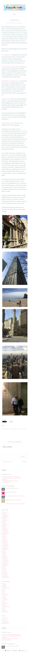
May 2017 (5, 556)
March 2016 (5, 574)
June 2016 (5, 570)
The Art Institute (7, 55)
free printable (6, 596)
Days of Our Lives (7, 590)
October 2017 (6, 549)
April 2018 (5, 541)
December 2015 (6, 578)
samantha (21, 23)
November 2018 (6, 534)
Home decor (6, 601)
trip (17, 430)
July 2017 (5, 553)
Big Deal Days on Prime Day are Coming (12, 483)
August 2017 (5, 552)
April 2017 (5, 557)
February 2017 (6, 560)
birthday (5, 586)
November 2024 (6, 514)
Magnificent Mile (7, 99)
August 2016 (5, 568)
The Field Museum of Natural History (13, 67)
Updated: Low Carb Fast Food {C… (16, 499)
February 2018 (6, 544)
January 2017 (6, 561)
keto (4, 603)
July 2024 (5, 515)
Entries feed (6, 623)
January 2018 (6, 545)
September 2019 (6, 526)
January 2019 (6, 533)
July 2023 (5, 521)
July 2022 (5, 523)
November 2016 (6, 564)
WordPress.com (6, 625)
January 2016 (6, 577)
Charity (4, 588)
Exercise (5, 594)
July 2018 (5, 537)
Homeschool (6, 602)
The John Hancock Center (9, 123)
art (26, 429)
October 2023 (6, 517)
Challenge (5, 587)
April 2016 (5, 573)
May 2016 (5, 572)
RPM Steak (7, 155)
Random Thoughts (7, 609)
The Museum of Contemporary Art (12, 81)
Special (4, 611)
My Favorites (6, 606)
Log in (4, 621)
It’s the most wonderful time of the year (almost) (14, 479)
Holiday (5, 599)
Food (4, 595)
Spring (4, 613)
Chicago (13, 430)
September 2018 (6, 536)
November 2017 (6, 548)
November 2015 (6, 580)
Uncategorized (16, 429)
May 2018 (5, 540)
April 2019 (5, 530)
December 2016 (6, 562)
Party (4, 607)
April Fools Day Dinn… (11, 506)
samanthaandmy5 (10, 490)
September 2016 (6, 566)
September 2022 (6, 522)
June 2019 (5, 527)
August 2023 (6, 519)
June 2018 (5, 538)
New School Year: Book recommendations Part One (15, 480)
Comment (23, 456)
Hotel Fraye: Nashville (8, 484)
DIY (4, 592)
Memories (5, 605)
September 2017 (6, 550)
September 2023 (6, 518)
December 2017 (6, 546)
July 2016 (5, 569)
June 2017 (5, 554)
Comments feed (6, 624)
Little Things (23, 462)
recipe (4, 610)
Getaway (9, 429)
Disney (4, 591)
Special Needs (19, 490)
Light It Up (5, 481)
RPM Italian (23, 153)
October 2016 (6, 565)
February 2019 (6, 532)
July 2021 (5, 525)
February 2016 (6, 576)
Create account (6, 620)
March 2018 (5, 542)
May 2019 (5, 529)
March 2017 (5, 558)
